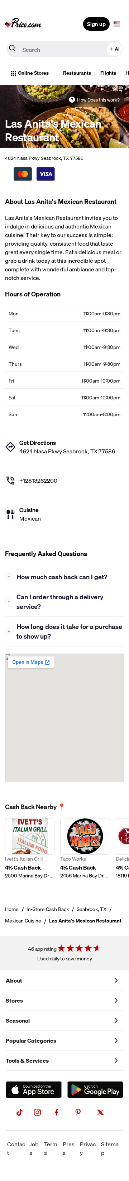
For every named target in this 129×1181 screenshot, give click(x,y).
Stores (14, 1000)
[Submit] (12, 49)
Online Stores (33, 73)
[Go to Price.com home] (23, 24)
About (14, 980)
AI (117, 49)
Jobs (34, 1148)
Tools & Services (27, 1060)
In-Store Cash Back (48, 909)
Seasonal (18, 1020)
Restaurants (77, 73)
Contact (16, 1148)
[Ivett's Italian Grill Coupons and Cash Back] (29, 852)
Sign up (96, 24)
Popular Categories (31, 1040)
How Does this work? (98, 99)
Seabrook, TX (91, 909)
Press (69, 1148)
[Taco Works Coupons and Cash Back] (85, 852)
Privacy (88, 1148)
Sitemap (110, 1148)
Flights (108, 73)
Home (12, 909)
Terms (50, 1148)
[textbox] (117, 24)
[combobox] (64, 48)
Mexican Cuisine (23, 920)
